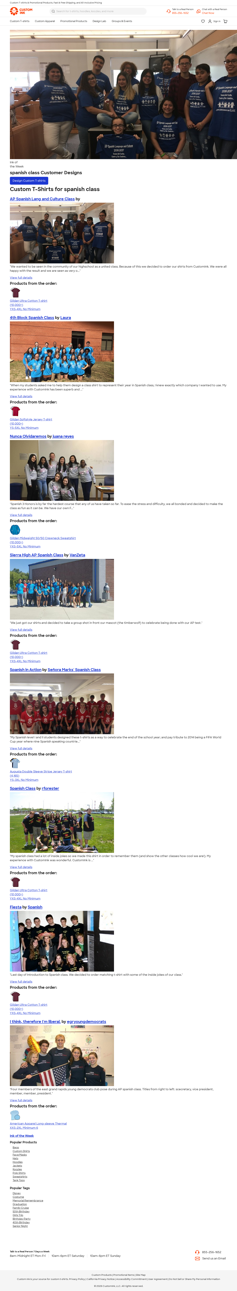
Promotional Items (123, 1274)
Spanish (35, 907)
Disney (17, 1193)
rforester (50, 788)
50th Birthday (21, 1211)
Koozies (17, 1169)
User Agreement (157, 1279)
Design (29, 181)
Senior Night (20, 1226)
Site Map (141, 1274)
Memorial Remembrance (28, 1200)
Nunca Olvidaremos (28, 436)
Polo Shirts (19, 1173)
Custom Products (102, 1274)
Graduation (20, 1204)
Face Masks (20, 1154)
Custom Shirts (21, 1151)
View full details (21, 278)
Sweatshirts (20, 1176)
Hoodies (18, 1162)
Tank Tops (19, 1180)
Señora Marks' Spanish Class (74, 669)
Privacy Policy (77, 1279)
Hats (15, 1158)
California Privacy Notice (101, 1279)
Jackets (17, 1165)
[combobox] (98, 11)
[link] (21, 11)
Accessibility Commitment (131, 1279)
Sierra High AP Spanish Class (36, 555)
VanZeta (77, 555)
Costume (18, 1197)
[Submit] (53, 11)
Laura (65, 317)
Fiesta (16, 907)
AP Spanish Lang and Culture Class (42, 198)
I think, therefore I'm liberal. (35, 1021)
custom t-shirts (59, 1279)
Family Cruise (21, 1207)
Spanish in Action (25, 669)
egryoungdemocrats (86, 1021)
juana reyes (63, 436)
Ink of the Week (22, 1136)
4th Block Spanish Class (32, 317)
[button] (214, 13)
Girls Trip (18, 1215)
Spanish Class (23, 788)
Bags (16, 1147)
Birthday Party (22, 1218)
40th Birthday (21, 1222)
